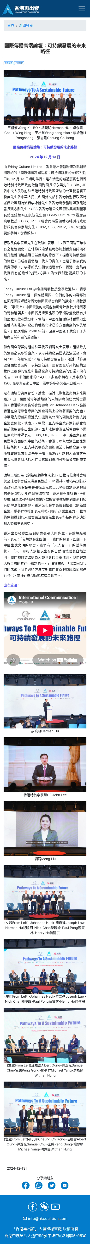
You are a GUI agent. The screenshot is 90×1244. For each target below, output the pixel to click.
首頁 (10, 25)
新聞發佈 (26, 25)
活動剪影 (19, 63)
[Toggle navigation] (82, 9)
